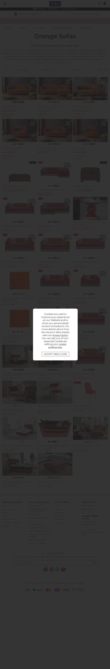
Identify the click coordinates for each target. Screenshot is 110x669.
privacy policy (60, 335)
